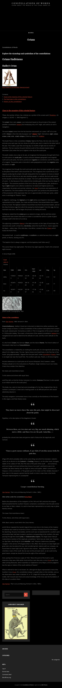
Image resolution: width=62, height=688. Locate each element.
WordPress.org (6, 677)
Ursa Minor (46, 354)
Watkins (41, 136)
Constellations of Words (31, 3)
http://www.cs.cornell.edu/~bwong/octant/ (15, 87)
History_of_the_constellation (13, 101)
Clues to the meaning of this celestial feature (18, 97)
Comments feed (6, 674)
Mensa (22, 223)
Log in (4, 668)
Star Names (9, 321)
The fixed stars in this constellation (15, 99)
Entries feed (5, 671)
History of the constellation (10, 317)
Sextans (19, 124)
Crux (49, 560)
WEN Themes (44, 685)
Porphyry (53, 115)
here (36, 188)
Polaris (49, 228)
